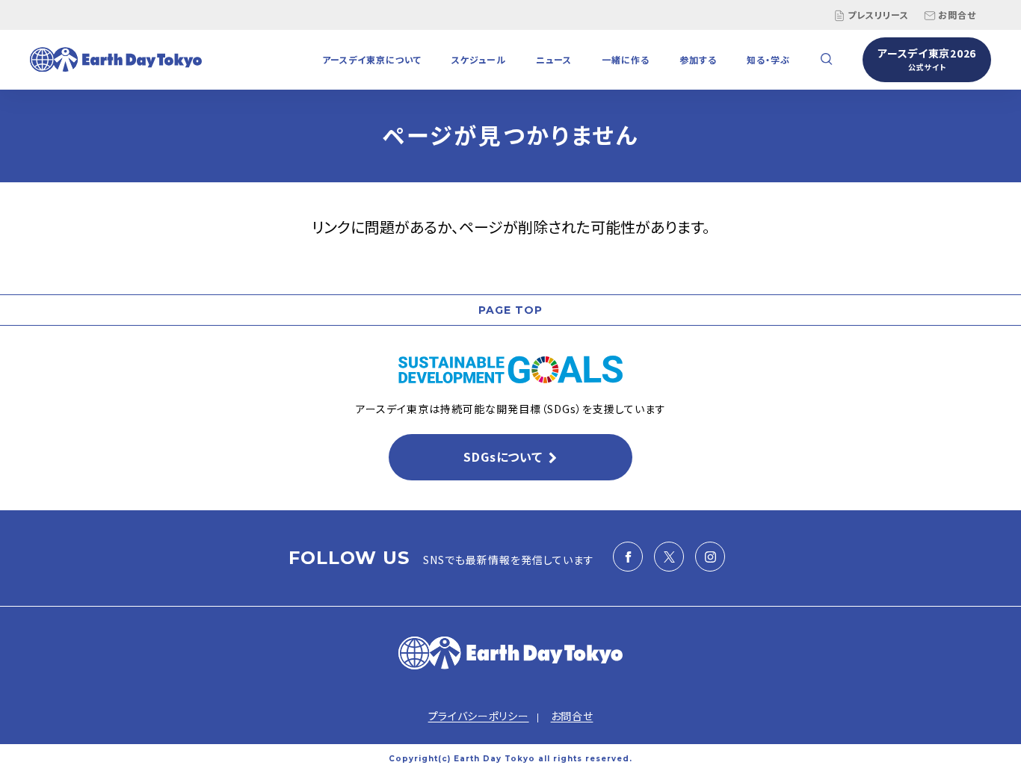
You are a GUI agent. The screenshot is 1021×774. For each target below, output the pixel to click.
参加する (698, 59)
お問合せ (957, 14)
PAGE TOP (510, 310)
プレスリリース (878, 14)
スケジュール (478, 59)
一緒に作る (626, 59)
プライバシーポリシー (478, 715)
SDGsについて (502, 456)
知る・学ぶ (768, 59)
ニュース (554, 59)
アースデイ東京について (372, 59)
